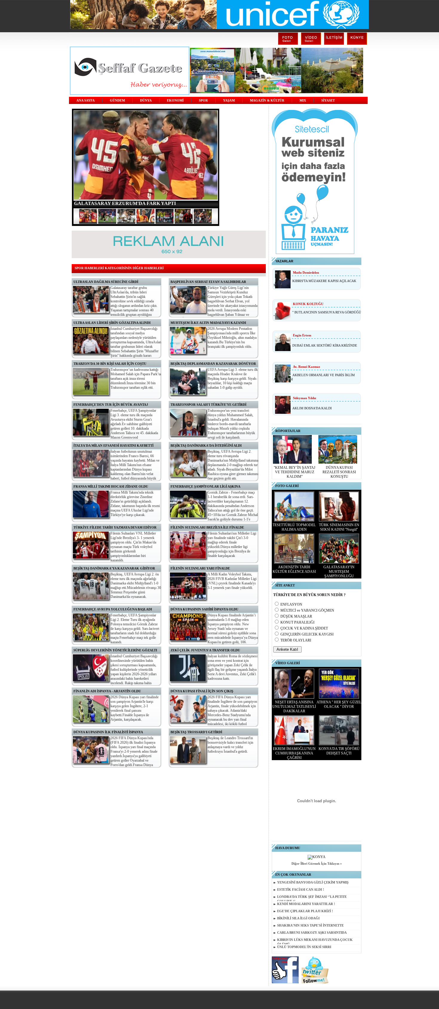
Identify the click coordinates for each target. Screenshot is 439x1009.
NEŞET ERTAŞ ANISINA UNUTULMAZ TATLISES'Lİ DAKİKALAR (294, 706)
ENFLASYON (291, 604)
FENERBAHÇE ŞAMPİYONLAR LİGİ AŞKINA (205, 486)
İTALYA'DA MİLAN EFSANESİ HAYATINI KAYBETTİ (113, 445)
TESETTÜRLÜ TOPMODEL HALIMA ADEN (294, 527)
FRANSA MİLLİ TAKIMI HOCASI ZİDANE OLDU (110, 486)
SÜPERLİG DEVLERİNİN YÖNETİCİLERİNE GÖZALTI (115, 650)
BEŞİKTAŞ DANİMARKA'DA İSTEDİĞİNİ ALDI (206, 445)
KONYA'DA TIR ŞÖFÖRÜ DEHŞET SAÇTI (339, 751)
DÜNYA (146, 100)
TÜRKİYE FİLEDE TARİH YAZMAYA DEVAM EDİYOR (114, 527)
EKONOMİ (175, 100)
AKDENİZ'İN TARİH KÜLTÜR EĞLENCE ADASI (294, 569)
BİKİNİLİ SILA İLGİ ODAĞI (298, 918)
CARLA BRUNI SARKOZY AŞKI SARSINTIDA (312, 932)
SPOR (203, 100)
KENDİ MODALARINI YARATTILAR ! (306, 904)
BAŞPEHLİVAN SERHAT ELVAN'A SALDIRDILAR (208, 282)
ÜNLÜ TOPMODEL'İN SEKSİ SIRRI (304, 947)
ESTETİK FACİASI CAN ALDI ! (300, 889)
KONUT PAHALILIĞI (297, 622)
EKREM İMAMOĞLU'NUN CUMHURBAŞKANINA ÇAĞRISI (294, 753)
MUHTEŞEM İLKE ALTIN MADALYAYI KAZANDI (208, 322)
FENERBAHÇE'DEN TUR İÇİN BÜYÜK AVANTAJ (110, 404)
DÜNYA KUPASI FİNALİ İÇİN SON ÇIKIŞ (202, 691)
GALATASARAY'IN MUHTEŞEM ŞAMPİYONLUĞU (338, 571)
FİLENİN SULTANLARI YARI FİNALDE (200, 568)
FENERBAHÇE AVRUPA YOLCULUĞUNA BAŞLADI (112, 609)
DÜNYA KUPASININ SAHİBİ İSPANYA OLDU (204, 609)
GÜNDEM (117, 100)
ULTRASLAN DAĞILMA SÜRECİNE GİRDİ (105, 282)
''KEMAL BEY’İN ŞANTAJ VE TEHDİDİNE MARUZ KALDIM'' (294, 472)
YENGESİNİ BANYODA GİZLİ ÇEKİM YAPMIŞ (313, 882)
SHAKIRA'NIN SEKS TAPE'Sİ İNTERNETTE (310, 925)
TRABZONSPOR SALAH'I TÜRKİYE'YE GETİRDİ (208, 404)
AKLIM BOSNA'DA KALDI (312, 408)
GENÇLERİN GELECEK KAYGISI (307, 634)
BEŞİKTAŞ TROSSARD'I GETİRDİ (196, 732)
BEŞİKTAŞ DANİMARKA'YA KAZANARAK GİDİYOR (114, 568)
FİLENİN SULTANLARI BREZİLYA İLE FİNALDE (207, 527)
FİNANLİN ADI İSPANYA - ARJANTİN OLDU (107, 691)
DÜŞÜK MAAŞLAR (296, 616)
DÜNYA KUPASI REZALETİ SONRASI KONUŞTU (339, 472)
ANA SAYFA (85, 100)
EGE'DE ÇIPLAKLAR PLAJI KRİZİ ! (305, 911)
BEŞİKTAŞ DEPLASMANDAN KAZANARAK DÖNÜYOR (213, 363)
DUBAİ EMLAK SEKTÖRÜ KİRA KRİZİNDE (324, 345)
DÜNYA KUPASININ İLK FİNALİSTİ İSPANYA (108, 732)
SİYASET (328, 100)
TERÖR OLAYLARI (295, 640)
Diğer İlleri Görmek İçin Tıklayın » (316, 863)
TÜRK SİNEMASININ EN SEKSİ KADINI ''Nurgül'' (339, 527)
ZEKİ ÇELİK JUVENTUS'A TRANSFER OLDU (205, 650)
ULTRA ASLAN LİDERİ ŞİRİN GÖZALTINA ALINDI (112, 322)
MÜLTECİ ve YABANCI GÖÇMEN (307, 610)
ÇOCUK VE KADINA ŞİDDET (304, 628)
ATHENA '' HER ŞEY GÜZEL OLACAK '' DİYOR (339, 704)
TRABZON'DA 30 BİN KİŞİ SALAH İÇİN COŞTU (109, 363)
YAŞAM (229, 100)
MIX (303, 100)
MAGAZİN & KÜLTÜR (267, 100)
